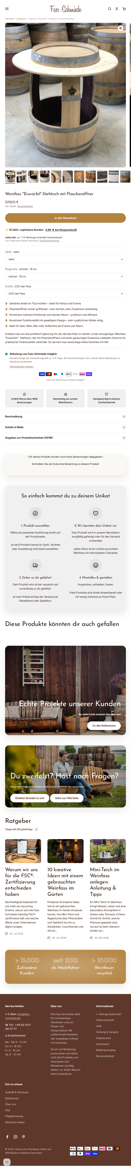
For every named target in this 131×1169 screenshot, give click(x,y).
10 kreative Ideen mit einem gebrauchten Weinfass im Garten (65, 882)
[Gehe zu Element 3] (33, 177)
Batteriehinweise (106, 1050)
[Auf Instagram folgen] (15, 1137)
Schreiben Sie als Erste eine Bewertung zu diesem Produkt (65, 463)
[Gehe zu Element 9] (102, 177)
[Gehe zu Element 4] (45, 177)
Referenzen (12, 1098)
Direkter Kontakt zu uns (29, 798)
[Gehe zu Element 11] (125, 177)
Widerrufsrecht (105, 1020)
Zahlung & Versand (107, 1032)
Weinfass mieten (15, 1122)
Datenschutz (103, 1038)
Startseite (9, 19)
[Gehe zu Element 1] (10, 177)
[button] (65, 463)
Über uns (10, 1104)
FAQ (7, 1110)
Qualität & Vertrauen (17, 1092)
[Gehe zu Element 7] (79, 177)
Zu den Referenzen (104, 725)
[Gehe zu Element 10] (114, 177)
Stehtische (21, 19)
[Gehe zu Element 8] (91, 177)
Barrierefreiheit (105, 1056)
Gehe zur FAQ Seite (66, 798)
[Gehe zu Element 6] (68, 177)
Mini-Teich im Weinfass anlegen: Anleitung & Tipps (104, 882)
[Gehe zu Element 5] (56, 177)
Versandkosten (25, 206)
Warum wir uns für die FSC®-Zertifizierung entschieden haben (21, 882)
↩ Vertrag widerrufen (108, 1014)
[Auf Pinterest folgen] (23, 1137)
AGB (98, 1026)
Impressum (102, 1044)
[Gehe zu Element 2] (22, 177)
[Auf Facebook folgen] (7, 1137)
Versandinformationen (49, 241)
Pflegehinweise (14, 1116)
